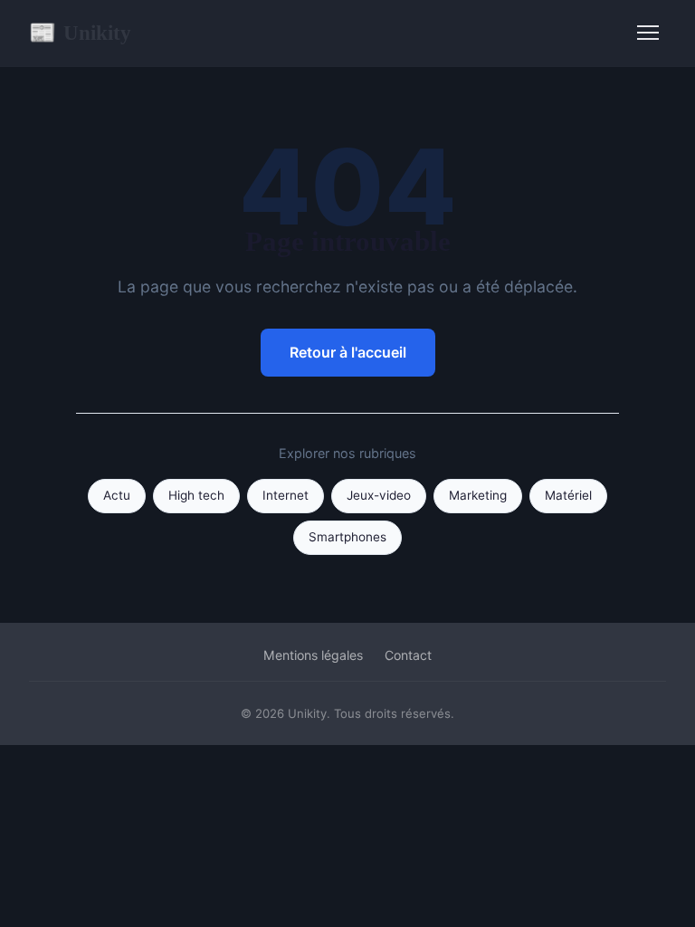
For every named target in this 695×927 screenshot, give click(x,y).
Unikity (80, 32)
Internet (285, 495)
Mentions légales (313, 655)
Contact (408, 655)
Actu (116, 495)
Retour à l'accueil (348, 352)
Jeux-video (379, 495)
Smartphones (347, 537)
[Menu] (648, 32)
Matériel (568, 495)
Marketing (478, 495)
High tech (196, 495)
